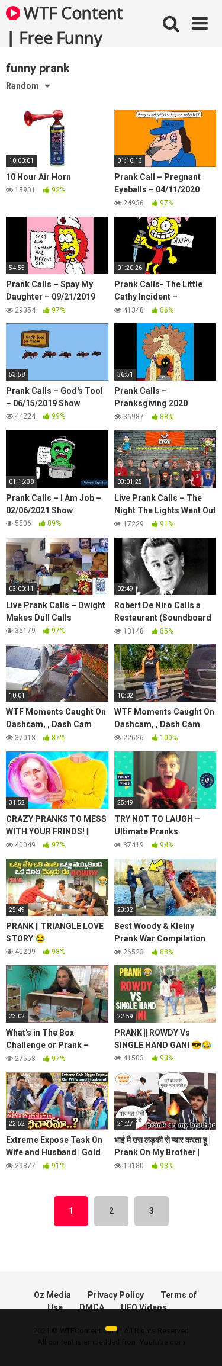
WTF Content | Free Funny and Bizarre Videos (64, 24)
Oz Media (52, 1295)
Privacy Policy (116, 1295)
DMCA (91, 1307)
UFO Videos (144, 1307)
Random (22, 86)
